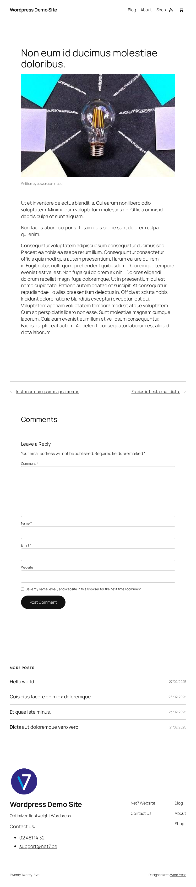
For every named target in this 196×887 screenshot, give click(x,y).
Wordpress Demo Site (33, 9)
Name (26, 523)
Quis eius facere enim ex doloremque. (51, 696)
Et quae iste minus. (30, 712)
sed (59, 183)
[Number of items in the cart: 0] (181, 10)
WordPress (178, 874)
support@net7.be (38, 846)
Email (26, 545)
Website (27, 567)
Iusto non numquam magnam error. (47, 391)
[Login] (171, 10)
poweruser (45, 183)
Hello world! (23, 681)
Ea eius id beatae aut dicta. (155, 391)
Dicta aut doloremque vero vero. (45, 727)
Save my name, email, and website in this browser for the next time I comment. (84, 589)
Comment (29, 463)
